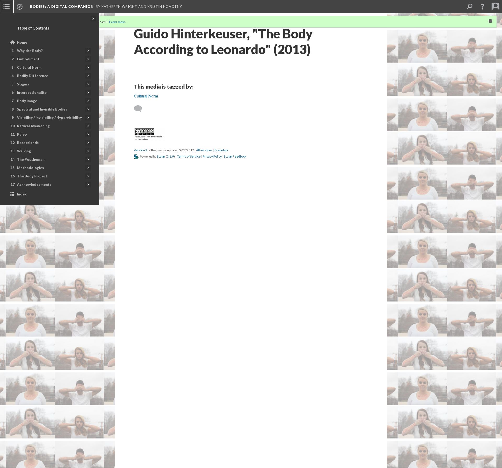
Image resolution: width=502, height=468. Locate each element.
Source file (208, 347)
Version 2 (140, 438)
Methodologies (30, 168)
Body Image (27, 101)
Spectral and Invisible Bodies (42, 109)
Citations (185, 347)
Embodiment (28, 59)
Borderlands (28, 143)
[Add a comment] (140, 396)
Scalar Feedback (235, 444)
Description (146, 347)
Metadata (221, 438)
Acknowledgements (34, 184)
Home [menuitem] (22, 42)
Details (167, 347)
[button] (482, 6)
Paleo (22, 134)
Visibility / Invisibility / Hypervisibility (49, 117)
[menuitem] (6, 6)
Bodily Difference (32, 76)
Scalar (161, 444)
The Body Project (32, 176)
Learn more (117, 21)
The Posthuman (30, 159)
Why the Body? (30, 51)
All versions (204, 438)
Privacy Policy (212, 444)
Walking (24, 151)
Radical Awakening (33, 126)
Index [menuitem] (22, 194)
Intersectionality (32, 92)
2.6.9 (170, 444)
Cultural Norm (29, 67)
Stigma (23, 84)
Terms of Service (189, 444)
